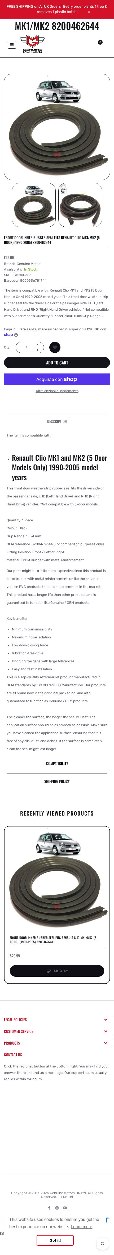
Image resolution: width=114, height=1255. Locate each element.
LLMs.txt (66, 1197)
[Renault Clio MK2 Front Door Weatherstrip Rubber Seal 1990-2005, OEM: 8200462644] (33, 205)
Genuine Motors (29, 264)
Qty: (7, 347)
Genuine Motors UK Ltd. (68, 1193)
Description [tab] (57, 421)
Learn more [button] (81, 1226)
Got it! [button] (55, 1240)
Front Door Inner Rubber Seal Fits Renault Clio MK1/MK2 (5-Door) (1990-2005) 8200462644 (54, 940)
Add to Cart (57, 362)
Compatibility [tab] (57, 763)
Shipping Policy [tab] (57, 781)
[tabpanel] (57, 592)
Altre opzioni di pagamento (57, 391)
